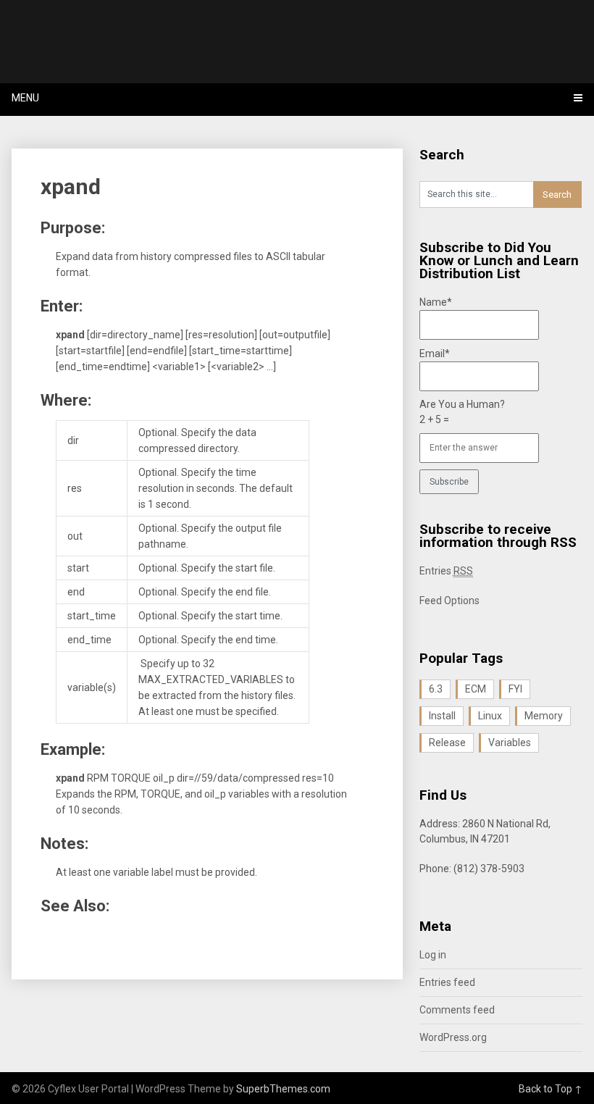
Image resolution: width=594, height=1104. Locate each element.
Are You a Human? (462, 411)
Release (447, 742)
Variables (509, 742)
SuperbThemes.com (283, 1089)
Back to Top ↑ (550, 1089)
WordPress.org (453, 1037)
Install (442, 716)
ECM (475, 689)
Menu (25, 98)
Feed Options (449, 600)
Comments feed (457, 1010)
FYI (515, 689)
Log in (432, 955)
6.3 (436, 689)
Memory (543, 716)
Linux (490, 716)
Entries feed (447, 982)
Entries (446, 571)
